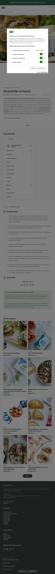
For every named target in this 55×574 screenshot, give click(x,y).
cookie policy (21, 42)
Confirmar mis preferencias (38, 68)
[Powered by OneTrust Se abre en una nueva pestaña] (42, 72)
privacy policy (29, 42)
